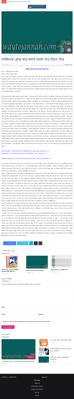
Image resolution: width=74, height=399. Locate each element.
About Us (44, 377)
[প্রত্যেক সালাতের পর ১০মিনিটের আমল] (62, 262)
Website (40, 314)
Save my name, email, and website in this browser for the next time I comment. (26, 321)
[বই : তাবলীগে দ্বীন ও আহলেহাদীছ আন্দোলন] (43, 342)
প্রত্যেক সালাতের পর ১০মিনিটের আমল (59, 269)
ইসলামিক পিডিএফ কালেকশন (37, 386)
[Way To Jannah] (37, 7)
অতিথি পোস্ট (37, 383)
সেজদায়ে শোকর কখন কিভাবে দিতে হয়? (35, 270)
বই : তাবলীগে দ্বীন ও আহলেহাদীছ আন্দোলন (61, 340)
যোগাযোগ (37, 395)
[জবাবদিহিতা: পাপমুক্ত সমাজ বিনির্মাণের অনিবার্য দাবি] (43, 359)
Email (3, 314)
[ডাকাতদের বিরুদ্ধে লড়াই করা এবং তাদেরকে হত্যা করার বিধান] (43, 351)
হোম (3, 55)
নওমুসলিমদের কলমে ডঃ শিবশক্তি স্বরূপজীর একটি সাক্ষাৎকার (17, 361)
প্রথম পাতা (37, 392)
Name (3, 307)
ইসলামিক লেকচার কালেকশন (37, 389)
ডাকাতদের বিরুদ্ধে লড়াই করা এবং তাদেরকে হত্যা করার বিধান (19, 1)
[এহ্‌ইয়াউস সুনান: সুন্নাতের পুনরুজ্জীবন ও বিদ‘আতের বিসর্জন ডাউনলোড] (12, 262)
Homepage (37, 380)
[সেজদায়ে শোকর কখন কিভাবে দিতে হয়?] (37, 262)
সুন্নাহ (7, 55)
